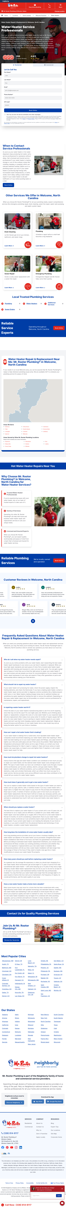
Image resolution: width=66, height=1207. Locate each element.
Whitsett (27, 446)
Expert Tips (54, 1127)
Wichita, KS (57, 990)
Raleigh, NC (44, 978)
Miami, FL (31, 973)
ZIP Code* (7, 102)
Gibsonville (7, 444)
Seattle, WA (57, 968)
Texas (56, 1025)
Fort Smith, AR (19, 973)
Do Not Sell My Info (41, 1183)
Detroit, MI (18, 961)
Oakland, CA (32, 989)
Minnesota (31, 1018)
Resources (55, 1119)
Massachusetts (20, 1042)
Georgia (4, 1042)
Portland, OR (45, 974)
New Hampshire (31, 1040)
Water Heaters (31, 303)
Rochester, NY (45, 981)
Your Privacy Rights (58, 1183)
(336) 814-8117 (11, 1133)
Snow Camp (8, 446)
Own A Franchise (41, 1133)
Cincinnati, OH (6, 971)
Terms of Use (9, 1183)
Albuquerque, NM (7, 961)
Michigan (31, 1014)
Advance (7, 426)
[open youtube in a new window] (11, 1148)
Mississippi (31, 1021)
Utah (55, 1028)
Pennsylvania (45, 1035)
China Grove (26, 426)
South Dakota (58, 1018)
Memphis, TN (32, 966)
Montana (31, 1028)
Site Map (54, 1133)
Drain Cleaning (10, 232)
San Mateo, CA (59, 961)
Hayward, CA (19, 980)
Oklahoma (44, 1028)
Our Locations (55, 1130)
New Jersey (32, 1044)
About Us (39, 1123)
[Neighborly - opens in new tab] (46, 1064)
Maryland (18, 1039)
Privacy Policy (31, 118)
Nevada (30, 1035)
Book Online (33, 110)
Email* (6, 87)
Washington (57, 1035)
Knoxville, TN (19, 992)
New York (44, 1018)
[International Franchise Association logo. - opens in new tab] (4, 1154)
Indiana (17, 1021)
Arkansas (5, 1021)
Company (39, 1119)
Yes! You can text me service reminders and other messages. (24, 114)
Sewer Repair (10, 274)
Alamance (7, 441)
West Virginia (58, 1039)
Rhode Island (45, 1042)
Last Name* (7, 79)
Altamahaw (28, 441)
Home (6, 15)
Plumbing (39, 231)
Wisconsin (57, 1042)
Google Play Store (56, 1101)
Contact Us (40, 1127)
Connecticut (6, 1032)
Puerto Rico (44, 1039)
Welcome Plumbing (41, 15)
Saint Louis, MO (46, 990)
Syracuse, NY (58, 974)
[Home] (2, 15)
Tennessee (57, 1021)
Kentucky (18, 1032)
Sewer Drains (10, 309)
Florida (4, 1039)
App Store (39, 1101)
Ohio (42, 1025)
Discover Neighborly (13, 1102)
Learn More (9, 246)
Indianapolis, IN (20, 983)
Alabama (5, 1014)
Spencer (7, 434)
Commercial (49, 65)
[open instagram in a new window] (16, 1148)
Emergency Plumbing (44, 274)
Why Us (38, 1130)
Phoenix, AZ (45, 968)
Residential (18, 65)
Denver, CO (5, 996)
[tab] (17, 64)
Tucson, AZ (57, 978)
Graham (27, 444)
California (5, 1025)
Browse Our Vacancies (11, 940)
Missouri (30, 1025)
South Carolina (58, 1014)
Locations (15, 15)
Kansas (17, 1028)
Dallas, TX (5, 992)
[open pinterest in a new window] (7, 1148)
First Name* (7, 72)
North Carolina (27, 15)
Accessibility (30, 1183)
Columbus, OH (6, 989)
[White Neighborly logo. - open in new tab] (5, 1)
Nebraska (31, 1032)
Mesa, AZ (31, 970)
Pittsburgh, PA (45, 971)
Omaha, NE (44, 961)
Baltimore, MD (6, 968)
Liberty (47, 444)
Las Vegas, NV (19, 996)
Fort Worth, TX (19, 976)
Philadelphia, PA (46, 964)
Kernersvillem (46, 429)
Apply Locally (40, 1137)
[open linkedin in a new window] (20, 1148)
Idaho (17, 1014)
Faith (6, 429)
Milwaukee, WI (32, 976)
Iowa (16, 1025)
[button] (27, 11)
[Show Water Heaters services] (41, 303)
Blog (52, 1123)
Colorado (5, 1028)
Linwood (25, 431)
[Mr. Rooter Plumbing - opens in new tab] (19, 1064)
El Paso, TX (18, 964)
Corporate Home (56, 1137)
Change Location (60, 11)
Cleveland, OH (6, 974)
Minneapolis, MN (33, 980)
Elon (46, 441)
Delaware (5, 1035)
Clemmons (45, 426)
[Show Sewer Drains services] (20, 309)
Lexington (7, 431)
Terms (23, 118)
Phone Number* (8, 94)
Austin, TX (5, 964)
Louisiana (18, 1035)
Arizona (4, 1018)
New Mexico (45, 1014)
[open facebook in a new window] (2, 1148)
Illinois (17, 1018)
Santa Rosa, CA (59, 964)
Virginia (56, 1032)
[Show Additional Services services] (63, 304)
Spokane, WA (58, 971)
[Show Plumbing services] (20, 303)
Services (28, 1119)
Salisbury (45, 431)
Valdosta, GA (58, 981)
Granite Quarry (26, 429)
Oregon (43, 1032)
